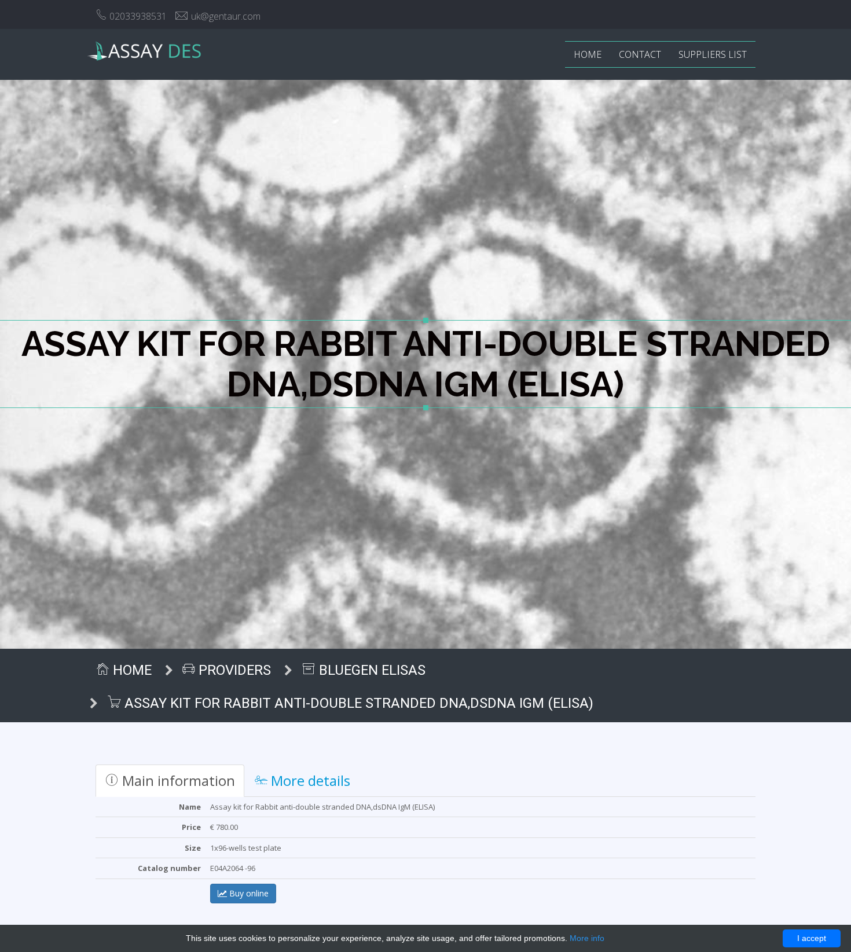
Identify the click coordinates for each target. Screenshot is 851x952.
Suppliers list (712, 54)
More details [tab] (308, 780)
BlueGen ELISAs (371, 670)
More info (587, 938)
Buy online (248, 893)
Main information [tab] (177, 780)
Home (587, 54)
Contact (640, 54)
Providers (233, 670)
